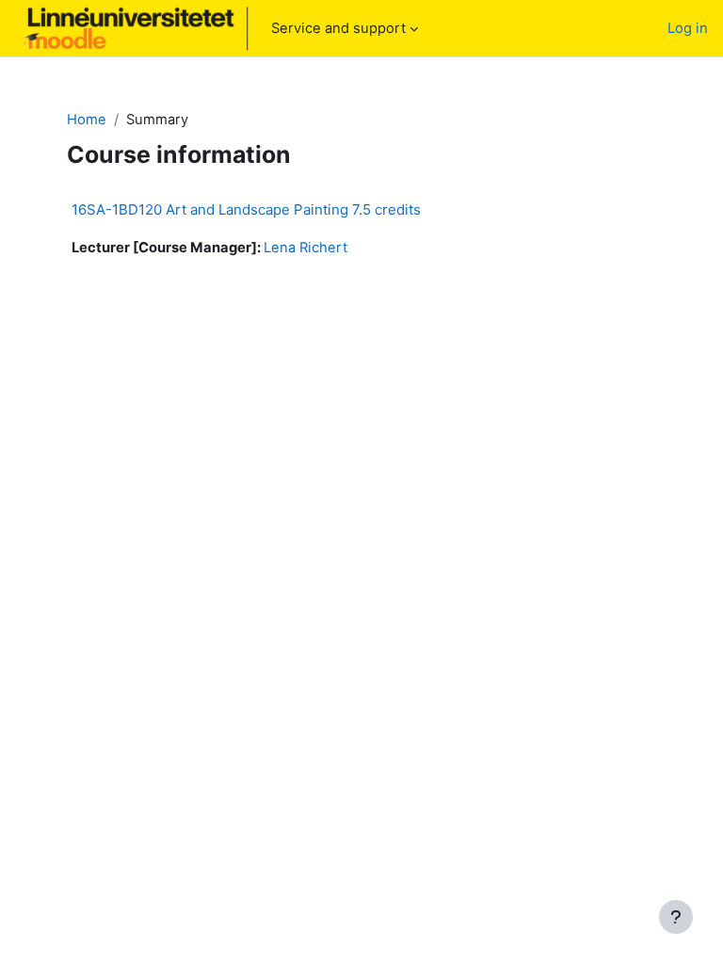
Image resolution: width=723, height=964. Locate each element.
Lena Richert (305, 247)
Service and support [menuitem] (338, 28)
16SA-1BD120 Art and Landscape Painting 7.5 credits (246, 209)
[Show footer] (676, 917)
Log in (687, 28)
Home (86, 119)
